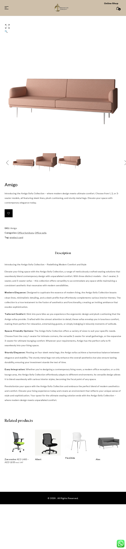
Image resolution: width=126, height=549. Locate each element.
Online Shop (111, 4)
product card (16, 237)
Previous (7, 162)
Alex (98, 459)
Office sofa (41, 232)
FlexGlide (70, 457)
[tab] (63, 253)
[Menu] (8, 7)
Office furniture (25, 232)
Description (63, 253)
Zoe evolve (10, 459)
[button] (63, 28)
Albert (38, 459)
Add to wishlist (9, 213)
